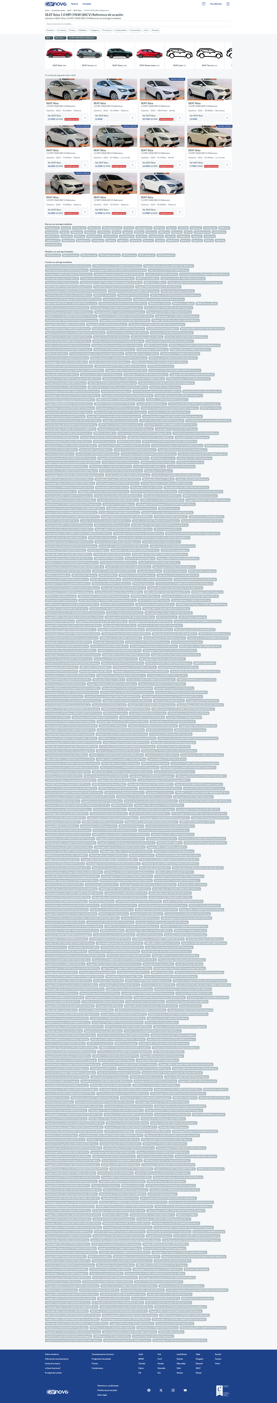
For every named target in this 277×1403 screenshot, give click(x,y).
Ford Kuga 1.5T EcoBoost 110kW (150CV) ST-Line (127, 1227)
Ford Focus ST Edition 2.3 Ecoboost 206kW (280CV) (70, 780)
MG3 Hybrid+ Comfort (215, 1089)
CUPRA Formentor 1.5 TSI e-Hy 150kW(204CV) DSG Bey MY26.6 (76, 1169)
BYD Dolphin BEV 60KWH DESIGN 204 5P (122, 947)
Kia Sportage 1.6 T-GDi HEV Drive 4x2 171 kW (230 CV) (180, 1340)
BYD (139, 232)
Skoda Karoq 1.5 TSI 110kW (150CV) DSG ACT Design (71, 1089)
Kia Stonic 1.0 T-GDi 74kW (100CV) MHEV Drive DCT (131, 1127)
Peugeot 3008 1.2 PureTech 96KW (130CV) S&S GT (70, 730)
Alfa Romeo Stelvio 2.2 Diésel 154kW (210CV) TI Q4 (70, 843)
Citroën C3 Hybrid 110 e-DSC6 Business (174, 851)
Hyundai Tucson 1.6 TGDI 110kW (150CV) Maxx (69, 847)
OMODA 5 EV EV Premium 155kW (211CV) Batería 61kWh (74, 926)
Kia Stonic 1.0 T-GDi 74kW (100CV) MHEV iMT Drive (205, 801)
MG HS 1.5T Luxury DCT (100, 1043)
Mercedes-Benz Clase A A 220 (158, 964)
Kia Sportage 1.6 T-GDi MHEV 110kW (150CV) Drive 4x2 (73, 654)
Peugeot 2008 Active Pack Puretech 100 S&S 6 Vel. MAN (73, 420)
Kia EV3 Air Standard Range (140, 558)
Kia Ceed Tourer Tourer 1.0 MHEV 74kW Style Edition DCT (107, 600)
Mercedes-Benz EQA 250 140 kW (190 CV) (170, 893)
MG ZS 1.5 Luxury (168, 508)
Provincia (107, 30)
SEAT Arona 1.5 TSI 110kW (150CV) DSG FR (165, 1144)
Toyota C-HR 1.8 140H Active (165, 387)
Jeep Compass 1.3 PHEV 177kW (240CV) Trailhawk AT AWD (176, 1210)
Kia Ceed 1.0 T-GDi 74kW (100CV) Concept (97, 454)
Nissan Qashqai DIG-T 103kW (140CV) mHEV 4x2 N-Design (174, 1110)
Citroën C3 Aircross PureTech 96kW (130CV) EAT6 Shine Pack (188, 738)
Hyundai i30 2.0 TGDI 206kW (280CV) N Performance (147, 993)
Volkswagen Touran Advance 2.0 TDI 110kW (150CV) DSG (167, 1277)
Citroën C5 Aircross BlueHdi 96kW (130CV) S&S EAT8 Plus (152, 1031)
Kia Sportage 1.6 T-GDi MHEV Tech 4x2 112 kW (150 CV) (199, 813)
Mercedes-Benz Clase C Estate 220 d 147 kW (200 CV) (71, 746)
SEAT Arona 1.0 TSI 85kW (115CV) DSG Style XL (173, 358)
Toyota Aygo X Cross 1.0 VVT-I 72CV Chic (176, 429)
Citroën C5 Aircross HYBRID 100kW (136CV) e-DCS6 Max (129, 1286)
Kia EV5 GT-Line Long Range (119, 1131)
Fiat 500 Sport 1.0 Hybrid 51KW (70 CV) (119, 985)
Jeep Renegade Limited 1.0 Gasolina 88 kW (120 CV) (186, 918)
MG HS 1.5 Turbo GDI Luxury (60, 596)
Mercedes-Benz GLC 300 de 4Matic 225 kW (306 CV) (197, 868)
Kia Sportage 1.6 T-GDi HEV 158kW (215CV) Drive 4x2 (72, 391)
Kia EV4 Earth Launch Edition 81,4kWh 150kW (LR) (107, 1281)
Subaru (209, 236)
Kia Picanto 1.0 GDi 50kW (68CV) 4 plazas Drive (202, 838)
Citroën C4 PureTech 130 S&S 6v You (161, 542)
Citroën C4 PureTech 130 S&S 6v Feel (109, 813)
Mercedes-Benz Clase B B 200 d (95, 450)
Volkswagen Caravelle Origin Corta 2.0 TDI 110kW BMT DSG (75, 508)
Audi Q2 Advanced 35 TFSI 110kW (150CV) (131, 1169)
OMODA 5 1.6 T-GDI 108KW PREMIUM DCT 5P (184, 926)
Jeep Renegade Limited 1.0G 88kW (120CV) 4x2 (119, 943)
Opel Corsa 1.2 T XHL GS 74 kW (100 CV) (178, 575)
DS (188, 232)
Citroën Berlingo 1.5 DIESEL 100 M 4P (190, 600)
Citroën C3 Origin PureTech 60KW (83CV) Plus (126, 742)
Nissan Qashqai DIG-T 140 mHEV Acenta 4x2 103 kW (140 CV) (172, 1072)
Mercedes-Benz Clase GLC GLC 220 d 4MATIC (150, 437)
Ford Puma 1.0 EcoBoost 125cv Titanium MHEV (119, 592)
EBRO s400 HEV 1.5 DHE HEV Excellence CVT (68, 286)
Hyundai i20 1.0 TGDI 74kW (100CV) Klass (186, 337)
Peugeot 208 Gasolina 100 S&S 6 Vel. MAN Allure (182, 450)
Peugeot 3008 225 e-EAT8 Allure (62, 826)
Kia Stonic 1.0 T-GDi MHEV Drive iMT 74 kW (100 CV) (113, 1139)
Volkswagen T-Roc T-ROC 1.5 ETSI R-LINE (66, 362)
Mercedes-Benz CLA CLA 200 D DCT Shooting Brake (127, 688)
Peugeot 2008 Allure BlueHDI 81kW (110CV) (67, 1185)
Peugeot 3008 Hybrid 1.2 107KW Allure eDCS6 (109, 997)
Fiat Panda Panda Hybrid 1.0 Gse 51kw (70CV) (138, 901)
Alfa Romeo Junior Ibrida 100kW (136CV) (66, 1110)
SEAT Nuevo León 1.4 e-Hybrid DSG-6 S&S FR (112, 1327)
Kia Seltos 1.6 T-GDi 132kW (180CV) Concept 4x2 (128, 1114)
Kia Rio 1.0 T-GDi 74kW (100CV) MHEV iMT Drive (69, 943)
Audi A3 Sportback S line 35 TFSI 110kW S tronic (171, 1039)
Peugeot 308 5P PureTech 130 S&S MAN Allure (121, 629)
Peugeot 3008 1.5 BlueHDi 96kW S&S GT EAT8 (166, 608)
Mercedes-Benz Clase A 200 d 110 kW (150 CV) (168, 613)
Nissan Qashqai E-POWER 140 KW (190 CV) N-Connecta (157, 324)
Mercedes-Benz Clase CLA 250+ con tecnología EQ (70, 751)
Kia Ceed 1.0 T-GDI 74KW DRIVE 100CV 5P (170, 897)
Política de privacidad (107, 1390)
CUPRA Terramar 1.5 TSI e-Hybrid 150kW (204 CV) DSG (159, 362)
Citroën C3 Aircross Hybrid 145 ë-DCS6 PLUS (142, 717)
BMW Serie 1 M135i (132, 1185)
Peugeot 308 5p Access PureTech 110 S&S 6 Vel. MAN (71, 985)
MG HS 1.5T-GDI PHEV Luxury (214, 633)
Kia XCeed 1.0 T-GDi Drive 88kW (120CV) (66, 466)
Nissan (94, 228)
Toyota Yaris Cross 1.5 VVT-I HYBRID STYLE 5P (197, 621)
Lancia (197, 240)
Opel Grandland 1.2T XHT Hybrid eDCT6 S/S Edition (112, 818)
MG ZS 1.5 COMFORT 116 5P (154, 600)
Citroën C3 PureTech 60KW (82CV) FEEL (118, 500)
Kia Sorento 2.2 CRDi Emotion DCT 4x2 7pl (170, 734)
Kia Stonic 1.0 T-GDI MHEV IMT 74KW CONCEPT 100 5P (73, 1223)
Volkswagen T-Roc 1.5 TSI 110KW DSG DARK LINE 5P (71, 1307)
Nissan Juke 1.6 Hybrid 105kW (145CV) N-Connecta (71, 546)
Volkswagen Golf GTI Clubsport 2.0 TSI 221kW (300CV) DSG (165, 504)
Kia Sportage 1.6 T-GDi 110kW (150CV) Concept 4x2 (117, 307)
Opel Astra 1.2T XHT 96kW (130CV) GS (65, 550)
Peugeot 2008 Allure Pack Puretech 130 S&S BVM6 (126, 516)
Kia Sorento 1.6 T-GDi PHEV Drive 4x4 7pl (117, 408)
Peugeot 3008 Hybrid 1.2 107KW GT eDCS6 (67, 1039)
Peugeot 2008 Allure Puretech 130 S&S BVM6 (195, 1068)
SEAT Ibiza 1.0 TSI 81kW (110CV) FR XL (65, 1139)
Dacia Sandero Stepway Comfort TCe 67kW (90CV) (178, 1177)
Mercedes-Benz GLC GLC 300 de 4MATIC (66, 537)
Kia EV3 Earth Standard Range (187, 642)
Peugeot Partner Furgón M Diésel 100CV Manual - (121, 675)
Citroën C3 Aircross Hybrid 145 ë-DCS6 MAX (196, 433)
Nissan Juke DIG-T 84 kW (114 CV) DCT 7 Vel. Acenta (120, 412)
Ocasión (87, 3)
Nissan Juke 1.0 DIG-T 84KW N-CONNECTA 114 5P (124, 445)
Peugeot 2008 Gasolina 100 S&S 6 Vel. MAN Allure (112, 684)
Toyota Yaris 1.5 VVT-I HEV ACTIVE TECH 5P (68, 571)
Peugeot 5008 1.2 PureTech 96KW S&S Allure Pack (103, 491)
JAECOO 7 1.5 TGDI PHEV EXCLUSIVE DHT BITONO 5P (116, 755)
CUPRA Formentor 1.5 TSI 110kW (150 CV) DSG (117, 266)
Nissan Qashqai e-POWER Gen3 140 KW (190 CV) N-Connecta (75, 291)
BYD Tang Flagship (143, 583)
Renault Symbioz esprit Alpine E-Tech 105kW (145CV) (126, 880)
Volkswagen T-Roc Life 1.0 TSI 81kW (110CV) (67, 1244)
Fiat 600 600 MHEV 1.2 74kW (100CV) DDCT (152, 1215)
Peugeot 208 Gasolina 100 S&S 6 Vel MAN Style (129, 989)
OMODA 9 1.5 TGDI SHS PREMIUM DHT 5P (119, 650)
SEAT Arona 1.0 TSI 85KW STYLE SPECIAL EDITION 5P (169, 441)
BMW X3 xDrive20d (129, 441)
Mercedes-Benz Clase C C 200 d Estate (120, 763)
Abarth (135, 240)
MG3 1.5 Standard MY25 (167, 529)
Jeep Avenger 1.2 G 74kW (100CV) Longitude (152, 776)
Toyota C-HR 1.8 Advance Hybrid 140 (210, 818)
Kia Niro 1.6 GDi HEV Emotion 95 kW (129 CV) (168, 1302)
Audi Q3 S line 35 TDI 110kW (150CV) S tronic (68, 830)
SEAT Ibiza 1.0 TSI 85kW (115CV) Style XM (66, 1269)
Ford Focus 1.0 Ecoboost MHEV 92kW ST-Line (68, 349)
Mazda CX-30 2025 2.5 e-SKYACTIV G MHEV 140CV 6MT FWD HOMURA (154, 537)
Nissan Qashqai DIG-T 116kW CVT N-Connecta (69, 496)
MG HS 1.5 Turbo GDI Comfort (205, 905)
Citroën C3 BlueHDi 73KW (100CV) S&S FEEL (67, 960)
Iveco (185, 240)
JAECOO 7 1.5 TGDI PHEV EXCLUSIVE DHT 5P (115, 1056)
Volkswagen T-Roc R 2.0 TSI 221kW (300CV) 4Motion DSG (73, 1148)
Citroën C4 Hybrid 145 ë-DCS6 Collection (153, 1336)
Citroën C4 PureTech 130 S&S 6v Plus (202, 391)
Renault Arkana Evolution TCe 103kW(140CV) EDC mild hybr (75, 333)
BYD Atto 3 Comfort (175, 571)
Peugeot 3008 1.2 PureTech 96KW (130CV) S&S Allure (114, 416)
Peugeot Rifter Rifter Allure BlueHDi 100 (126, 370)
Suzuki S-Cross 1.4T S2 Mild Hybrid (172, 1114)
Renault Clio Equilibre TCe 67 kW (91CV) (202, 521)
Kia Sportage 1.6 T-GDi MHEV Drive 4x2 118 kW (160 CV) (148, 884)
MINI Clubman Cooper (115, 713)
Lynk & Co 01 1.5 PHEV (57, 717)
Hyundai (210, 228)
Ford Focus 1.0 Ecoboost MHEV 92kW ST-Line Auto (163, 830)
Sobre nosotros (52, 1354)
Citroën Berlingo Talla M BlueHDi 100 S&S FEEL (118, 496)
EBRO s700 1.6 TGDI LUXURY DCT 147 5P (66, 608)
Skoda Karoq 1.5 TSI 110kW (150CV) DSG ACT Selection (125, 429)
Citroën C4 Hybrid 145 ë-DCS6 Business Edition (169, 341)
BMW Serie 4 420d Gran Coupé (61, 1290)
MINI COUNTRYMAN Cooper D (208, 1114)
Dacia (176, 232)
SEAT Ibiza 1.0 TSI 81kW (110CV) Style (118, 788)
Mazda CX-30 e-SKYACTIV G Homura (111, 583)
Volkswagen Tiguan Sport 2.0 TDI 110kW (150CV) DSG (162, 1102)
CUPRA (104, 232)
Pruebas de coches (53, 1372)
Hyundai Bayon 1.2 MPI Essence (61, 993)
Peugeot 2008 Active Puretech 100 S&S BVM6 (165, 1244)
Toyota (196, 228)
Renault (51, 232)
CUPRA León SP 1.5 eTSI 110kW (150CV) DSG (68, 337)
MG (116, 232)
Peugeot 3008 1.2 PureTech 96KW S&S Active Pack (70, 1035)
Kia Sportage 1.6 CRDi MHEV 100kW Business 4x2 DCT (164, 1219)
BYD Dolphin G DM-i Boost (60, 621)
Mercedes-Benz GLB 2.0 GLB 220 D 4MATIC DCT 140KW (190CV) (76, 1323)
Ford (129, 228)
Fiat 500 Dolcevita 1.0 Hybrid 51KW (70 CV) (68, 266)
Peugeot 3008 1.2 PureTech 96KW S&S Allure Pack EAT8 (73, 625)
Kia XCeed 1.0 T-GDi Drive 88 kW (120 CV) (156, 909)
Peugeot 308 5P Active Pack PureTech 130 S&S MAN (71, 914)
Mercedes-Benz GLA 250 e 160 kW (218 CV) (123, 588)
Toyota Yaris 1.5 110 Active (105, 1185)
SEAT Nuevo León (109, 255)
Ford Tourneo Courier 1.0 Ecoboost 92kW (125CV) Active (73, 700)
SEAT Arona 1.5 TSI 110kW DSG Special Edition (69, 592)
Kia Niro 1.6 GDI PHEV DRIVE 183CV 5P (159, 562)
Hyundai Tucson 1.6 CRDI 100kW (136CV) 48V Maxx (106, 1081)
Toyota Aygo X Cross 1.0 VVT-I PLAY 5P (174, 688)
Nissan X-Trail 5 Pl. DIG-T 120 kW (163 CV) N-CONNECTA (73, 1190)
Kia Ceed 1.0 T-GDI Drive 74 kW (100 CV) (128, 333)
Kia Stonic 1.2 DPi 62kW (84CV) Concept (167, 400)
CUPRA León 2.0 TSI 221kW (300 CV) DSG (103, 1001)
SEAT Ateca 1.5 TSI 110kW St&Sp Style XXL (121, 425)
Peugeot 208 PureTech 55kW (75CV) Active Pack (121, 838)
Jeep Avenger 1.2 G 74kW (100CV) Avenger (66, 1273)
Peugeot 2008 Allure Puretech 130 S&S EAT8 (158, 286)
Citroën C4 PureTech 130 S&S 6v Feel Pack (67, 358)
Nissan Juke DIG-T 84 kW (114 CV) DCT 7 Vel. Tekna (166, 1139)
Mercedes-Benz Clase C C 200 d (109, 679)
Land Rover (126, 236)
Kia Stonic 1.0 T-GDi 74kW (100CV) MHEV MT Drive (175, 370)
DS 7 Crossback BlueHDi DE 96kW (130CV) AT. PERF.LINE (168, 1198)
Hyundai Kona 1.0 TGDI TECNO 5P (62, 822)
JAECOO (52, 236)
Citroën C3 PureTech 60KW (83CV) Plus (65, 383)
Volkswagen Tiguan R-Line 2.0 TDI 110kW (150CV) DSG (72, 395)
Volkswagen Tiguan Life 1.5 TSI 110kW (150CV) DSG (71, 1248)
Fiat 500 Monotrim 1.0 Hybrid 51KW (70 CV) (208, 420)
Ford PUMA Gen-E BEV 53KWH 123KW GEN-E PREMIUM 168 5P (111, 1135)
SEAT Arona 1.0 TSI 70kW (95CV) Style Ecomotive (199, 972)
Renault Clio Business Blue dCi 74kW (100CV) (67, 772)
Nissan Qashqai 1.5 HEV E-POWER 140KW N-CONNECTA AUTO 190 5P (80, 797)
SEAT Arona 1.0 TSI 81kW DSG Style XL (124, 792)
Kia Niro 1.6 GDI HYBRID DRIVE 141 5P (183, 901)
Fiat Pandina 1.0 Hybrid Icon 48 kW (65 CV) (67, 1018)
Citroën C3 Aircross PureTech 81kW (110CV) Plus (126, 633)
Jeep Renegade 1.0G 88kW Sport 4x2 (120, 1198)
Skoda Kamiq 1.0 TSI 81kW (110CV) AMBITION (122, 1194)
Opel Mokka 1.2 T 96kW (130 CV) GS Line (157, 1327)
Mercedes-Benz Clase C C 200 (158, 479)
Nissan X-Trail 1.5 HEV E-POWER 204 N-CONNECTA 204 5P (74, 976)
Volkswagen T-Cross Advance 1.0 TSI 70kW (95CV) (157, 1269)
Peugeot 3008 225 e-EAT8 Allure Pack (197, 1081)
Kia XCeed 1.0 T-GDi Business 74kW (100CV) (163, 1119)
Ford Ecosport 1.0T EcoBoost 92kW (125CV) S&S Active (148, 454)
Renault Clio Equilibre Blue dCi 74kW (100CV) (68, 1056)
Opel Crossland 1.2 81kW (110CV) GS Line (117, 483)
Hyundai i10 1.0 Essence (159, 1236)
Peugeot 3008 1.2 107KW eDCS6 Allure (106, 324)
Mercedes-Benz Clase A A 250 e (112, 487)
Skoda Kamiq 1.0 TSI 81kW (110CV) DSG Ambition (70, 721)
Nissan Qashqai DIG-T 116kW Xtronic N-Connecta (120, 312)
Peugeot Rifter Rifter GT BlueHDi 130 (198, 726)
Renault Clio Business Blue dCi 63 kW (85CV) (106, 776)
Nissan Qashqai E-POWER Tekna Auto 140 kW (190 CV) (72, 1177)
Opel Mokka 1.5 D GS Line (160, 792)
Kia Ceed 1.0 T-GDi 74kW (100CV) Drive (119, 512)
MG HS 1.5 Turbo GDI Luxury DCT (112, 525)
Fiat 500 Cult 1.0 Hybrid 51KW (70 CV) (65, 416)
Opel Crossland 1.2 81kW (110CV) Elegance (67, 1068)
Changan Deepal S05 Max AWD (61, 972)
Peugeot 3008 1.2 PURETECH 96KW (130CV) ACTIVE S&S (73, 1227)
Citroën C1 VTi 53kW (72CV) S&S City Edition (190, 1010)
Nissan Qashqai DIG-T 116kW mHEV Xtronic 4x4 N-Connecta (183, 1227)
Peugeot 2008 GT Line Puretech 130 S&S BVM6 (175, 955)
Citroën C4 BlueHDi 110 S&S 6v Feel (147, 713)
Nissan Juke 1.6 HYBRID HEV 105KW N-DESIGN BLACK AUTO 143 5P (133, 1202)
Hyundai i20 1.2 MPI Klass (113, 726)
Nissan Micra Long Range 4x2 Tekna (116, 1060)
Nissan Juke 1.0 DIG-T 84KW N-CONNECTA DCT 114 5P (117, 1039)
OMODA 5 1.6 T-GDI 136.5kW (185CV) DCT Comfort (125, 1047)
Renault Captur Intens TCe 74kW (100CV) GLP (68, 1277)
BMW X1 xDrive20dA (57, 575)
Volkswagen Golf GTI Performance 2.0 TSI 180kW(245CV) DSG (172, 696)
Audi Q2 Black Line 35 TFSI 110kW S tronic (67, 1085)
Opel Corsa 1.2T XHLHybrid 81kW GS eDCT (118, 751)
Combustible (120, 30)
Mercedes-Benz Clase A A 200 (146, 487)
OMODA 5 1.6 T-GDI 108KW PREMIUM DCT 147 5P (71, 316)
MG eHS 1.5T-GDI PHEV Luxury (146, 1077)
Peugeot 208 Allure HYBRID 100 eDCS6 (65, 964)
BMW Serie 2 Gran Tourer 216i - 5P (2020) (66, 855)
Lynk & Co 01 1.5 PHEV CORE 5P (162, 755)
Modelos (83, 30)
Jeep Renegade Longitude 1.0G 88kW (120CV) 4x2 (119, 274)
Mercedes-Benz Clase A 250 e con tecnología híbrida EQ (72, 876)
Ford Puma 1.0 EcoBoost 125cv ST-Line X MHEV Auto (144, 1068)
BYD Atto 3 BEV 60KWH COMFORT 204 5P (128, 955)
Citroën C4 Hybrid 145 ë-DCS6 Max (120, 462)
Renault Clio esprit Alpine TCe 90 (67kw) (100, 993)
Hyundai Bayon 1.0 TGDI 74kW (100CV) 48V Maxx (70, 675)
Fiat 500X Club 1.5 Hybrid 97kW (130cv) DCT (67, 1261)
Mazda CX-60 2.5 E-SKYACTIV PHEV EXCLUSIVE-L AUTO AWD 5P (194, 1256)
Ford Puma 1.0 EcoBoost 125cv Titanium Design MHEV (96, 353)
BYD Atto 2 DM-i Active (171, 1332)
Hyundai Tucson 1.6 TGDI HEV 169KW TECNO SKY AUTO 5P (74, 1123)
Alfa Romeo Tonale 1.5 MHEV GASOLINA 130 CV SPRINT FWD (134, 379)
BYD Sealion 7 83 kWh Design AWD (97, 972)
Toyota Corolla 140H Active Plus (101, 884)
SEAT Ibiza (53, 255)
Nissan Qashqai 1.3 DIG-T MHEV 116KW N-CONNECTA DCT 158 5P (78, 533)
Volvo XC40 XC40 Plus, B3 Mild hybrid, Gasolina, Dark (71, 638)
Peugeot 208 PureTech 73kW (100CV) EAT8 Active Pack (114, 964)
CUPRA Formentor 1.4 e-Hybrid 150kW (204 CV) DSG (72, 604)
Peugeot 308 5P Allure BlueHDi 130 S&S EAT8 (68, 679)
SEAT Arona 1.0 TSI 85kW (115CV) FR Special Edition (181, 1307)
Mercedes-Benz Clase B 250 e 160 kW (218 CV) (162, 659)
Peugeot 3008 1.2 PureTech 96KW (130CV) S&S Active (72, 1294)
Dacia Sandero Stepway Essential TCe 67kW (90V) (70, 400)
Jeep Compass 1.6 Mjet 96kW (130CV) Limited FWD (126, 968)
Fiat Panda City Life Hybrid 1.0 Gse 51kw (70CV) (123, 303)
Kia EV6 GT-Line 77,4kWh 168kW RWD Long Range (145, 1098)
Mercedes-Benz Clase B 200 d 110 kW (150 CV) (69, 558)
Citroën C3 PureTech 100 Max (149, 466)
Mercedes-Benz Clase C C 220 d (142, 353)
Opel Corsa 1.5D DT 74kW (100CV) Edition (67, 579)
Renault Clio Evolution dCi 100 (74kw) (103, 1031)
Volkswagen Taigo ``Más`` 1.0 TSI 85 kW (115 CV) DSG (126, 851)
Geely (111, 240)
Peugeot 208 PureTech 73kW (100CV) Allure (67, 328)
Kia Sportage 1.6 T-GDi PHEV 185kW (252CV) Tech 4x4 (179, 1319)
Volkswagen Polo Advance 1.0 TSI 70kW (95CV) (69, 542)
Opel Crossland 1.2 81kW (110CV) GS (154, 604)
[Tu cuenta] (204, 4)
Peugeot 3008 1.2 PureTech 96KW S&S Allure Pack (158, 299)
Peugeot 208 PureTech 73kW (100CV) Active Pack (131, 508)
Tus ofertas (216, 3)
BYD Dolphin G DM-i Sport (145, 596)
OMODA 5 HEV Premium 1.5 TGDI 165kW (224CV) (201, 604)
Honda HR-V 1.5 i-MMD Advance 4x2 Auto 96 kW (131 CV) (126, 843)
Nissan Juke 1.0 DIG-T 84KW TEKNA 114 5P (168, 312)
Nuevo (74, 3)
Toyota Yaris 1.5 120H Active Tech (62, 801)
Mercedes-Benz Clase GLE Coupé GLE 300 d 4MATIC (70, 650)
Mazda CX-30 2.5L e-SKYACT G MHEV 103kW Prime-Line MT (178, 1014)
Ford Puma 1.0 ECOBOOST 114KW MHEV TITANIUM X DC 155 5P (77, 805)
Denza (220, 240)
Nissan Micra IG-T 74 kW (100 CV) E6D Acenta (177, 880)
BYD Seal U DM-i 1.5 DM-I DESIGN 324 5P (200, 646)
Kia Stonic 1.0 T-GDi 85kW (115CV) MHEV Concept (70, 1052)
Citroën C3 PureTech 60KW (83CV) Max (109, 362)
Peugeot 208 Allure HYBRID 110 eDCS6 (190, 349)
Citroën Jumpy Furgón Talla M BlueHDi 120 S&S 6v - (70, 629)
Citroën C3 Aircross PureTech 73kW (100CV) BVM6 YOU (112, 696)
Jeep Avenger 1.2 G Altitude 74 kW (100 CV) (198, 809)
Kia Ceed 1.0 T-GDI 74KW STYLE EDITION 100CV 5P (117, 1022)
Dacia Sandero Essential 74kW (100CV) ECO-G (95, 717)
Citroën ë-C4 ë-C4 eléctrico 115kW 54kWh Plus (69, 1231)
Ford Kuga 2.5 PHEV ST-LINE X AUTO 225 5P (103, 437)
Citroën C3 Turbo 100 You (189, 964)
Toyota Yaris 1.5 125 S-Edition (119, 504)
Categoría (94, 30)
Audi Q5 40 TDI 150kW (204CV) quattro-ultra (122, 1294)
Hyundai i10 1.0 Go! (190, 1006)
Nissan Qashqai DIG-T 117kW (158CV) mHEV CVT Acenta (73, 742)
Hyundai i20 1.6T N (56, 947)
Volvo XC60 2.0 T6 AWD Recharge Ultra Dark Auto (175, 1190)
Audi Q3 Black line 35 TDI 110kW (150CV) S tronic (195, 671)
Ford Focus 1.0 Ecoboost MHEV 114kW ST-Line (68, 659)
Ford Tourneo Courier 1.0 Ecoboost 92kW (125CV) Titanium (191, 1240)
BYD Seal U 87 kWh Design (59, 1102)
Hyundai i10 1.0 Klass (149, 571)
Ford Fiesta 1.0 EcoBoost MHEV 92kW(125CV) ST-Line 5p (127, 746)
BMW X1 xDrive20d (126, 1043)
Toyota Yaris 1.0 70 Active (181, 466)
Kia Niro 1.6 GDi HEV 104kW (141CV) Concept (155, 521)
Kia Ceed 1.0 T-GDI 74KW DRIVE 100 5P (65, 818)
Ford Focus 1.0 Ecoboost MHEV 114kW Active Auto (194, 404)
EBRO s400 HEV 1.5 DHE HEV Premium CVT (167, 592)
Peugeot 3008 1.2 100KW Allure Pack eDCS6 (201, 909)
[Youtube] (185, 1390)
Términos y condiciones (107, 1385)
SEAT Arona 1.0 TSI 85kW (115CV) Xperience (125, 1190)
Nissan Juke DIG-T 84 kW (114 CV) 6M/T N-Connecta (71, 320)
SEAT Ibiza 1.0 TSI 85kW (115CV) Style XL (66, 1119)
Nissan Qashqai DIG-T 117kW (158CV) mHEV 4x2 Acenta (130, 1315)
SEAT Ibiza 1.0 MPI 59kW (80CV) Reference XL (148, 980)
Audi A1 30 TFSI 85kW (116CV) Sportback (114, 1219)
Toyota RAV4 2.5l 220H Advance (192, 437)
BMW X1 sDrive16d (205, 663)
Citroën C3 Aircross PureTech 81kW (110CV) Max (170, 826)
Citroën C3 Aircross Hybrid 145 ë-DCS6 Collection (116, 1244)
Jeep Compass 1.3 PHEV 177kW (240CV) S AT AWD (71, 445)
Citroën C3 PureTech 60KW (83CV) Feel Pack (68, 341)
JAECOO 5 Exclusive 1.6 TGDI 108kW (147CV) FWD (140, 1010)
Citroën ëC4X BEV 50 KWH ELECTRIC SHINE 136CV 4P (72, 1198)
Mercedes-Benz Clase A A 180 (147, 337)
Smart (148, 240)
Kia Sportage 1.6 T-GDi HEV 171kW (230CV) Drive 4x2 (72, 692)
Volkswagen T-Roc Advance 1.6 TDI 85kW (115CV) (159, 805)
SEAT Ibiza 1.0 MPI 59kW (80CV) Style (120, 1165)
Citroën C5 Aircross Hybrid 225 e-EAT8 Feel (67, 1077)
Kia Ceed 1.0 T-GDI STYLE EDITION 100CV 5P (67, 897)
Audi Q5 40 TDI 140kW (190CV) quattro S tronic (199, 784)
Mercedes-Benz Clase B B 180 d (95, 671)
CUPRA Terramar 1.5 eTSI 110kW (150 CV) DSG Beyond (132, 926)
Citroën (79, 228)
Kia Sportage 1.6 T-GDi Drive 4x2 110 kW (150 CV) (138, 533)
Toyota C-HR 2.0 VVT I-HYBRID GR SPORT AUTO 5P (124, 1252)
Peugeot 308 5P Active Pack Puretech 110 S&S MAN (180, 1106)
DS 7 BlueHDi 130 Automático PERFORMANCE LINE (118, 1302)
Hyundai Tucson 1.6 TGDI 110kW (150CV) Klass (69, 312)
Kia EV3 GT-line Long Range (116, 391)
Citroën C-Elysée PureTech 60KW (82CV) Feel (67, 1302)
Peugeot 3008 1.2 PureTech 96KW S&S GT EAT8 (126, 654)
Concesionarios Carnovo (103, 1354)
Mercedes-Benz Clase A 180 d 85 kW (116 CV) (172, 721)
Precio (72, 30)
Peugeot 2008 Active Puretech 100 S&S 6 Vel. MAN (101, 621)
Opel (171, 228)
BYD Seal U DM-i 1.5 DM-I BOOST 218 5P (110, 466)
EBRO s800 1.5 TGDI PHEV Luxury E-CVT (102, 822)
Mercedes (181, 1363)
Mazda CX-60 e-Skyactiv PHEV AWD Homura (114, 868)
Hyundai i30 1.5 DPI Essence (173, 1127)
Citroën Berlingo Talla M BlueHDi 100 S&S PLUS (181, 960)
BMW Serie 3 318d (186, 1215)
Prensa (95, 1363)
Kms (146, 30)
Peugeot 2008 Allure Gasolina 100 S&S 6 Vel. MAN (125, 320)
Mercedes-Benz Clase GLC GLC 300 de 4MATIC (150, 784)
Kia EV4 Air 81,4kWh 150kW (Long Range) (164, 1248)
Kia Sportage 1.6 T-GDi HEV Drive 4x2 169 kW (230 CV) (72, 968)
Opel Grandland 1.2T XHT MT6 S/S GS (167, 759)
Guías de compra (52, 1363)
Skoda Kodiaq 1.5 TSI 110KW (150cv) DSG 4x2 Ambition (169, 751)
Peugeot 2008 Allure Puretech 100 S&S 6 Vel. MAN (117, 345)
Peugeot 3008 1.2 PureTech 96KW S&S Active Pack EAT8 (73, 1215)
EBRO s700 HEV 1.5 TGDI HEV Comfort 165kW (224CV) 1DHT (122, 772)
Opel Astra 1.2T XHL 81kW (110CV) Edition (111, 909)
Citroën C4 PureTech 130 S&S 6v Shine (145, 1001)
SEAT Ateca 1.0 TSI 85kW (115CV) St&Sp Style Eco (129, 872)
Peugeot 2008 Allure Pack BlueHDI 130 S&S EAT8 (69, 1006)
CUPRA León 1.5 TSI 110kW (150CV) (112, 1336)
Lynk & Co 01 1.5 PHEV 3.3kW (61, 450)
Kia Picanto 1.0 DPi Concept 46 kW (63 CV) (205, 843)
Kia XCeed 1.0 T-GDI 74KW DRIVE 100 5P (196, 1156)
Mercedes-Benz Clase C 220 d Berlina (204, 939)
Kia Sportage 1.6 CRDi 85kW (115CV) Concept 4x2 (165, 818)
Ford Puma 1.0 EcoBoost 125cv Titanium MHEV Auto (123, 1093)
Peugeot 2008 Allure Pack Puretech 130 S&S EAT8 (70, 500)
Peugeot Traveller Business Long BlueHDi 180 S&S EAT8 (72, 462)
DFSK (209, 240)
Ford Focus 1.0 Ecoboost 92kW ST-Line (65, 863)
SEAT (159, 228)
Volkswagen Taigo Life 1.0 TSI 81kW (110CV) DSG (70, 483)
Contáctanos (97, 1368)
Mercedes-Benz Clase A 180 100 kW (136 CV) (118, 479)
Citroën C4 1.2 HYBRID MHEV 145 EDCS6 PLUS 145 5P (126, 316)
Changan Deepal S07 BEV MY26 (202, 700)
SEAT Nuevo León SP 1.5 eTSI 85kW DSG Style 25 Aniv (72, 767)
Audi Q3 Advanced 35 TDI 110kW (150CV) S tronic (70, 458)
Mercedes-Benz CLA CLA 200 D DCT (162, 496)
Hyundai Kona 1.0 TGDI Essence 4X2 (98, 826)
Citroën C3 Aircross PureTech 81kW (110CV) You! (105, 521)
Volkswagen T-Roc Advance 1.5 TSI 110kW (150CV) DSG (116, 1110)
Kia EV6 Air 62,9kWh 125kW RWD (115, 1173)
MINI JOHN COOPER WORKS (95, 667)
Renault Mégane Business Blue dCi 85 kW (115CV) (69, 1206)
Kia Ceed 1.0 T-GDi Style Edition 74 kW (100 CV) (153, 646)
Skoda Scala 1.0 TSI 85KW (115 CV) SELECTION (162, 684)
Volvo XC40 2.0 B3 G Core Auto (61, 671)
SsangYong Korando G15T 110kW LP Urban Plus (95, 1098)
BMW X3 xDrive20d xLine (155, 763)
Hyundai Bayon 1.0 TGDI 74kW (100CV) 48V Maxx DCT (72, 1014)
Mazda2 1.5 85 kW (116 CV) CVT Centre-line (169, 1231)
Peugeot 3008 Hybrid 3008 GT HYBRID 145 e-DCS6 (70, 1173)
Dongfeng (83, 240)
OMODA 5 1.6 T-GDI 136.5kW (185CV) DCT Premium (71, 562)
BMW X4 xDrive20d (216, 445)
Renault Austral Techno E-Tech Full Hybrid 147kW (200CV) (182, 989)
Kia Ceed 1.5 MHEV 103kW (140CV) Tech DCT (124, 1014)
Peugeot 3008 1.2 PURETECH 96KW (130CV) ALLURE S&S (123, 529)
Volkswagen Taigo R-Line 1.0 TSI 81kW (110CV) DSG (119, 847)
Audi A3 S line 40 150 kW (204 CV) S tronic (113, 1156)
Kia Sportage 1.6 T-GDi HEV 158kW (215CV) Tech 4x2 (118, 1210)
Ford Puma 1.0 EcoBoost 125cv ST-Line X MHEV (157, 391)
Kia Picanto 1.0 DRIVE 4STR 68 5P (62, 1001)
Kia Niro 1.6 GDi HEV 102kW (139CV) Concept (197, 1236)
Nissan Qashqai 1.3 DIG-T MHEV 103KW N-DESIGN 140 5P (74, 893)
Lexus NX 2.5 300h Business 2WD (96, 1010)
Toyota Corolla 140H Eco (159, 629)
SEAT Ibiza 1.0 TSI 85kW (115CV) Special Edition (112, 383)
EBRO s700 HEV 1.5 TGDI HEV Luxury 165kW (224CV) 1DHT (118, 387)
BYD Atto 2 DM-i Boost (196, 1269)
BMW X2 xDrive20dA (112, 930)
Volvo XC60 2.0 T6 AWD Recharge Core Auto (178, 855)
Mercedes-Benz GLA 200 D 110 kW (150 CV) (186, 487)
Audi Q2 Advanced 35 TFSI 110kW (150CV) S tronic (120, 366)
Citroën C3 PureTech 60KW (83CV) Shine (135, 450)
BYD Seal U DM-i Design (115, 1215)
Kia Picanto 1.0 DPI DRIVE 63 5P (158, 985)
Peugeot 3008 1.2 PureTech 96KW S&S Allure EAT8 (70, 1298)
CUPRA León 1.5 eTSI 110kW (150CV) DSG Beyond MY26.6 (127, 738)
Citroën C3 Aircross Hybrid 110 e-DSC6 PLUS (154, 491)
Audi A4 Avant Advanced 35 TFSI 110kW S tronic (202, 454)
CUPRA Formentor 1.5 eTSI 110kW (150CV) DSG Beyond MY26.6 (183, 709)
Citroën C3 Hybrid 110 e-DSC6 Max (155, 1156)
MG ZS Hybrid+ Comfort (190, 462)
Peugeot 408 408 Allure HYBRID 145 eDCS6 (192, 374)
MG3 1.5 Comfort (166, 617)
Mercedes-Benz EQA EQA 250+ (113, 1298)
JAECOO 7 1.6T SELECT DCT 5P (62, 521)
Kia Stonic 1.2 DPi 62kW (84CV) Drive (140, 918)
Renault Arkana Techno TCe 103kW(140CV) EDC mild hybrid (75, 613)
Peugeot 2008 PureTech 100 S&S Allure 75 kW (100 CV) (175, 588)
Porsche (98, 240)
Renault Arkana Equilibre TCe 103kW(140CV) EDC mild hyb (74, 1106)
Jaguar (122, 240)
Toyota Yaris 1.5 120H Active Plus (194, 458)
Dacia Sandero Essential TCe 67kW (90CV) (187, 1001)
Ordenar (50, 30)
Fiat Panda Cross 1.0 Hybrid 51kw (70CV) (188, 713)
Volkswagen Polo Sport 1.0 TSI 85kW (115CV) (195, 1131)
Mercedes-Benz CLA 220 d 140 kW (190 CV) (67, 1240)
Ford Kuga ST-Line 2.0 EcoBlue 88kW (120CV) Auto (133, 291)
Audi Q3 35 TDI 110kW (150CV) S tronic (114, 349)
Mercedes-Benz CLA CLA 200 (108, 642)
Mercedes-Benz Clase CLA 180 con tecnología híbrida (179, 968)
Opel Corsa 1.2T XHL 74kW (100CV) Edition (183, 278)
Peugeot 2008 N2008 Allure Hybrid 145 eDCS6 (122, 1181)
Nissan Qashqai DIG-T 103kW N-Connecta (66, 270)
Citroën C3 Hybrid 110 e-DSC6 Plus (118, 562)
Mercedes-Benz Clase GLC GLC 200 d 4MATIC (174, 633)
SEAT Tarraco (146, 255)
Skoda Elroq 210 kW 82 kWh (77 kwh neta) (66, 1327)
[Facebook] (148, 1390)
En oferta (62, 30)
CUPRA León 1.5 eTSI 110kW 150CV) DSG (121, 638)
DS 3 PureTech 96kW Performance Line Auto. (67, 705)
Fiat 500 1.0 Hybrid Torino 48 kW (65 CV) (110, 939)
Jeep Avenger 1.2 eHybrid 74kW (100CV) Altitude (70, 408)
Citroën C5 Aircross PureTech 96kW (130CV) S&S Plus (126, 1307)
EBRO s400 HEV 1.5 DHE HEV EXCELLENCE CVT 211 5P (72, 1315)
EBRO (164, 232)
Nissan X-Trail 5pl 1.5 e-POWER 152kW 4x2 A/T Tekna (72, 588)
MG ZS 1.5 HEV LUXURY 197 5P (173, 746)
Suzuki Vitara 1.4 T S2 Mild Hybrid (184, 717)
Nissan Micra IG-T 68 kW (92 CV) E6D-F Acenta (151, 809)
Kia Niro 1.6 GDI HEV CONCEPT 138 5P (65, 1043)
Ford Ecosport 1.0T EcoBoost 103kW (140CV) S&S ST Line (73, 713)
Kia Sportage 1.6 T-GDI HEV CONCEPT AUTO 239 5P (118, 1236)
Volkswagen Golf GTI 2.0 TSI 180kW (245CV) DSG (130, 617)
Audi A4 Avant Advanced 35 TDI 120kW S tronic (127, 1340)
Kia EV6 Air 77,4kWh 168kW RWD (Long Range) (195, 763)
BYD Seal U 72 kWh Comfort (114, 914)
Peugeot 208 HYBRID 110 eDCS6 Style (64, 997)
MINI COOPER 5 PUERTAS (108, 558)
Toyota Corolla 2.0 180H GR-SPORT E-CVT (126, 893)
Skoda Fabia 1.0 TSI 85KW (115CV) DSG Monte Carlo (71, 1181)
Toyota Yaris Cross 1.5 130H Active (63, 1281)
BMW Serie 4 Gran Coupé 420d (197, 1298)
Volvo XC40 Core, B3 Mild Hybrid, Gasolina (118, 1072)
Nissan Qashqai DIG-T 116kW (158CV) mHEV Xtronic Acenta (172, 416)
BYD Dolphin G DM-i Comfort (207, 592)
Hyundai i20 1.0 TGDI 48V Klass (146, 914)
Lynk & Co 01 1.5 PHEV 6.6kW (161, 274)
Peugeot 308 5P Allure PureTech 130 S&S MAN (175, 320)
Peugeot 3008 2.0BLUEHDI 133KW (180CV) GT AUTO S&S (109, 859)
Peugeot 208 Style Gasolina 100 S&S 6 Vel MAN (179, 395)
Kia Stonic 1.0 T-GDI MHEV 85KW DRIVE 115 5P (155, 1298)
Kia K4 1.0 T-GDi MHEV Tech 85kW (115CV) (115, 830)
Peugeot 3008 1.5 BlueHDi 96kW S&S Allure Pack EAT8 (186, 1064)
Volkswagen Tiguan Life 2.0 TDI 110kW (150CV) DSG (122, 721)
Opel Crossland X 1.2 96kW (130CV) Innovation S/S (103, 596)
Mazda (77, 232)
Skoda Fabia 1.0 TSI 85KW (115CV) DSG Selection (152, 726)
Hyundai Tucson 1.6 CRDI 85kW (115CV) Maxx (68, 809)
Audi (183, 228)
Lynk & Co (111, 236)
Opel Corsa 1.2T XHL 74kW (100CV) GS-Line (172, 546)
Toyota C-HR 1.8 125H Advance (61, 282)
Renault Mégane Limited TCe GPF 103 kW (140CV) (125, 1319)
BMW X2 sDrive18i (56, 353)
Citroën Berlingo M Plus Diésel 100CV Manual (68, 441)
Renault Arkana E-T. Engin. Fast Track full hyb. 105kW (71, 1194)
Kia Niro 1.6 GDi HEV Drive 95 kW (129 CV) (200, 491)
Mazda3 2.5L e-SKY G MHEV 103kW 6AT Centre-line (122, 734)
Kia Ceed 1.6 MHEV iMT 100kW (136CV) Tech (68, 1210)
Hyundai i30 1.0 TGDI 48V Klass (62, 437)
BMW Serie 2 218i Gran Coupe (190, 730)
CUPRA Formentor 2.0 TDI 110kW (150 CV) (134, 667)
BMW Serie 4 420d (122, 805)
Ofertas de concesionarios (56, 1359)
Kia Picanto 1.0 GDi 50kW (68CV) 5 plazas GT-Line (70, 1265)
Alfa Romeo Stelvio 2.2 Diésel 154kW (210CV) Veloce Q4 (72, 1064)
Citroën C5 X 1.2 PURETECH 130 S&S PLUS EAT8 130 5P (117, 1018)
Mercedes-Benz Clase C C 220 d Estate (108, 855)
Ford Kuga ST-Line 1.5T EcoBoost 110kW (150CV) (204, 274)
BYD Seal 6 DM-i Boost (84, 575)
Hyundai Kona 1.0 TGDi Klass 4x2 (109, 705)
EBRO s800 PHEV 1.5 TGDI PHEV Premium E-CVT (69, 759)
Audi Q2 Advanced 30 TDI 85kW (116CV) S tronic (163, 905)
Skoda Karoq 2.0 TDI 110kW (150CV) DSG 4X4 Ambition (166, 383)
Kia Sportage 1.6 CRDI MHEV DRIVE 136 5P (67, 1152)
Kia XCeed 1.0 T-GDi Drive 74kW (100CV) (110, 1269)
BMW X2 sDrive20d (162, 972)
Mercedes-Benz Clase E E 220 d (61, 1010)
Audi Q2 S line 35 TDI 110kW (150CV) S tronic (68, 433)
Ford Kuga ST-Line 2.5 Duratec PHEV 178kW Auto (179, 876)
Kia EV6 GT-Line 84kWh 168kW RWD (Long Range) (70, 1072)
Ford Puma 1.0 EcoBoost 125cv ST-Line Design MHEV (164, 780)
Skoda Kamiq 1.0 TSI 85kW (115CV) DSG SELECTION (181, 692)
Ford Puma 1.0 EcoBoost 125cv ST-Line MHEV (68, 295)
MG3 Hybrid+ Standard (141, 855)
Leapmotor (52, 240)
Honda (67, 236)
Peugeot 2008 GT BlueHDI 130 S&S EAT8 (65, 1256)
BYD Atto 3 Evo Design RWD (105, 579)
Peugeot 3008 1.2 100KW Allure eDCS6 (167, 847)
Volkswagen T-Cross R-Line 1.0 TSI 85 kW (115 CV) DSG (113, 863)
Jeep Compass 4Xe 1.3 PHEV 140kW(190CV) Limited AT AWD (155, 1273)
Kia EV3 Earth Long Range (175, 550)
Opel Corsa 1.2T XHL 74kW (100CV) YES (175, 1169)
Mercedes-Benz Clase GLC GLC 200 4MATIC (66, 1311)
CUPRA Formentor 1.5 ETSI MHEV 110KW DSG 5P (184, 1315)
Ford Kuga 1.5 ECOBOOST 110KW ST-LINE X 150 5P (71, 738)
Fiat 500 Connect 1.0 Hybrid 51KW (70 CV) (67, 307)
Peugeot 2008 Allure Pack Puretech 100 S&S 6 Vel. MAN (72, 688)
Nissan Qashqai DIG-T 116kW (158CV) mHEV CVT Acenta (118, 358)
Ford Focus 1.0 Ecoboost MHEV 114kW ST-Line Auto (118, 328)
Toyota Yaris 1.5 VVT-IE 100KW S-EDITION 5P (68, 1236)
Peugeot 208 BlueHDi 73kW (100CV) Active (208, 500)
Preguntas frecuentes (101, 1359)
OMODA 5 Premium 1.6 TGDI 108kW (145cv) (67, 1022)
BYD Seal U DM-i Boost (131, 826)
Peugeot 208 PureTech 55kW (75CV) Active (162, 1056)
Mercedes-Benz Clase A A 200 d (177, 291)
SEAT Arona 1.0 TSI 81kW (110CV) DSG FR (127, 1123)
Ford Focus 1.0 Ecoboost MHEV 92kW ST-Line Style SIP (124, 1052)
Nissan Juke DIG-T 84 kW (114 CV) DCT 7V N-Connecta (195, 282)
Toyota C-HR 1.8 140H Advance (192, 479)
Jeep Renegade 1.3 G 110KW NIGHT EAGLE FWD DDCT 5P (73, 1114)
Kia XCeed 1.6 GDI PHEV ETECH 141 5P (167, 675)
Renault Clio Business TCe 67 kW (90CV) (178, 667)
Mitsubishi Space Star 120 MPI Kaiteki (166, 1181)
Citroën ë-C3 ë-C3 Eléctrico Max (109, 809)
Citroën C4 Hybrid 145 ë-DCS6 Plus (124, 613)
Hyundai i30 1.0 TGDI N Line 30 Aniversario (66, 909)
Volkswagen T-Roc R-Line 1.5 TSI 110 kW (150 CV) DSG (170, 650)
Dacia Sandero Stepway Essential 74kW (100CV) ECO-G (72, 905)
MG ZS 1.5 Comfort (104, 295)
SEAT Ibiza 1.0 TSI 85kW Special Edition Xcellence (175, 295)
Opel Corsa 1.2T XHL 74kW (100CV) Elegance (118, 542)
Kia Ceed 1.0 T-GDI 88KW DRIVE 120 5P (122, 1160)
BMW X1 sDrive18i (105, 433)
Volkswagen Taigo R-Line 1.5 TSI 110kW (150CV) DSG (71, 1047)
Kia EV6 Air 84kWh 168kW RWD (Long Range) (68, 935)
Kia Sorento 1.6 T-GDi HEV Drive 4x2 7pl (169, 412)
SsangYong (156, 236)
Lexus (170, 236)
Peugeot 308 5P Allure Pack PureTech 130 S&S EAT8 (159, 997)
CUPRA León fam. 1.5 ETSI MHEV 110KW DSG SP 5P (158, 939)
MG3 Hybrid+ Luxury (163, 458)
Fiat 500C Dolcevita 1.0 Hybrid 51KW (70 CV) (67, 784)
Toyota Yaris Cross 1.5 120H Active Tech (65, 387)
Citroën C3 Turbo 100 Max (59, 454)
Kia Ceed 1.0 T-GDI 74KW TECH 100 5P (65, 922)
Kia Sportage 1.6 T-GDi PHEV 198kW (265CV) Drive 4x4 (72, 633)
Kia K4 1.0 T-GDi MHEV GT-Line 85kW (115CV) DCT (119, 1231)
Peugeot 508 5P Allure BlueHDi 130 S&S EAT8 (68, 1219)
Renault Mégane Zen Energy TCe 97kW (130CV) (136, 1256)
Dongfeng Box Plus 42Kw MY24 (61, 667)
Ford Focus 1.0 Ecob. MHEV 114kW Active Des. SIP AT (72, 851)
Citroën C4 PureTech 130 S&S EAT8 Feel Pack (67, 868)
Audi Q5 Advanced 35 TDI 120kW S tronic (165, 638)
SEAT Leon (129, 255)
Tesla (160, 240)
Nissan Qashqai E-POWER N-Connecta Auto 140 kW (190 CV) (75, 955)
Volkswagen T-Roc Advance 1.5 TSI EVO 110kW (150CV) (179, 1252)
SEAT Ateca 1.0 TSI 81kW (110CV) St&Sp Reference (194, 345)
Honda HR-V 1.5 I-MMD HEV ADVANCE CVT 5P (135, 550)
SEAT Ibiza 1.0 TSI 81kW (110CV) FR (63, 776)
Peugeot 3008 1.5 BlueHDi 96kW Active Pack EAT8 (126, 1177)
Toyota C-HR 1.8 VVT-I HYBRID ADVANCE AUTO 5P (71, 512)
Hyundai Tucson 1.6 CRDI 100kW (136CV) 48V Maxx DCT (190, 596)
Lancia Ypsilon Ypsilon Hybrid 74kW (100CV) (112, 1152)
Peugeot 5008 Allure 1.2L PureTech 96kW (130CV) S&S (72, 1286)
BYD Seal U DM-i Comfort (102, 537)
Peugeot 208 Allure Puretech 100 (62, 859)
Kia (66, 228)
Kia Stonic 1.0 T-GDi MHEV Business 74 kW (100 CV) (71, 788)
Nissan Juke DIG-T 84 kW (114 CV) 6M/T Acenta (168, 307)
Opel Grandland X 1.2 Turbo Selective (109, 1077)
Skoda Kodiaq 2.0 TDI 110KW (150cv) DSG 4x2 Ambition (144, 797)
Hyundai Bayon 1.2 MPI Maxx (152, 349)
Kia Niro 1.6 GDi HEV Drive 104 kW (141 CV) (191, 1202)
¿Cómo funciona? (52, 1368)
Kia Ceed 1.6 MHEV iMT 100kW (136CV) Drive (68, 274)
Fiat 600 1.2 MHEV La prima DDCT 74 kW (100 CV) (121, 759)
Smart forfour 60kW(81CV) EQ (209, 1231)
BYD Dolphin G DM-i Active (192, 884)
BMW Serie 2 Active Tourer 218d (109, 784)
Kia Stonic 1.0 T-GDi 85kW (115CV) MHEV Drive (176, 475)
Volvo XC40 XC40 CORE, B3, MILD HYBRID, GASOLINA (204, 985)
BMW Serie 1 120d (183, 303)
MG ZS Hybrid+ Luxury (161, 366)
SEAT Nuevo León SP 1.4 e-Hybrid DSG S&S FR (167, 1160)
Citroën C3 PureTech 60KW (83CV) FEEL (149, 813)
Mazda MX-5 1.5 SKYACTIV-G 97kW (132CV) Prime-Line (73, 1332)
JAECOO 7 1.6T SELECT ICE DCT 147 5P (114, 404)
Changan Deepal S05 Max (109, 1006)
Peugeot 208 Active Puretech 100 (120, 420)
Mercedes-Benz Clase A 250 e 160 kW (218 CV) (68, 642)
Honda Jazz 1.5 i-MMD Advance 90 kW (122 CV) (69, 487)
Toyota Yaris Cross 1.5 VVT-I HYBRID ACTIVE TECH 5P (72, 516)
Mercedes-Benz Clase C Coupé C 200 (124, 976)
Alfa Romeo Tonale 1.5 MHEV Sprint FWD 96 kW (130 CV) (170, 863)
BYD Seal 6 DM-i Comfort (202, 571)
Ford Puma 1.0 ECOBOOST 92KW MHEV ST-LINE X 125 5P (74, 792)
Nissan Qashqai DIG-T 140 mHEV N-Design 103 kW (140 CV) (104, 1102)
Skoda (90, 232)
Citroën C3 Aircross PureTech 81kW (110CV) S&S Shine (72, 663)
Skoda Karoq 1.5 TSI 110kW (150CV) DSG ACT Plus (115, 608)
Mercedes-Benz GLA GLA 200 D (62, 374)
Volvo (151, 232)
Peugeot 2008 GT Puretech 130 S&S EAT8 (178, 558)
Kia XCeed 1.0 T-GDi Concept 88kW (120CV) (67, 583)
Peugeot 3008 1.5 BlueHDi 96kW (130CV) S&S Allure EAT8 (74, 617)
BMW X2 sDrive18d (155, 345)
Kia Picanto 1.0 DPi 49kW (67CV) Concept (171, 333)
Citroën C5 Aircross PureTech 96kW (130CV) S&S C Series (73, 1340)
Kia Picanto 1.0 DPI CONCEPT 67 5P (172, 1261)
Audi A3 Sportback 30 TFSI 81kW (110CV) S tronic (171, 1185)
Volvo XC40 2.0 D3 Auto (150, 935)
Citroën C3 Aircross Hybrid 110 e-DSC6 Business (169, 947)
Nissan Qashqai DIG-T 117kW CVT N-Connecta (69, 525)
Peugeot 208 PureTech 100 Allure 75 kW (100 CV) (127, 700)
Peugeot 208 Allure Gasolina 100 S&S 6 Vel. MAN (168, 266)
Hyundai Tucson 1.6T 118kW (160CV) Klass (202, 755)
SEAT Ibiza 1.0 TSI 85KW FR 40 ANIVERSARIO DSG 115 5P (118, 1311)
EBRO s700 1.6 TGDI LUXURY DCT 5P (175, 872)
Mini (179, 1368)
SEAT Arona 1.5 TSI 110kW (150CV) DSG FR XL (128, 1026)
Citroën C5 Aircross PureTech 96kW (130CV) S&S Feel (150, 801)
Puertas (155, 30)
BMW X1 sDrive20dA (100, 1256)
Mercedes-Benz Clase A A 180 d (62, 278)
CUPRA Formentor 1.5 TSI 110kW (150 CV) (188, 379)
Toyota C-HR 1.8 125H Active (133, 295)
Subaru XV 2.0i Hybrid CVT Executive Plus (122, 663)
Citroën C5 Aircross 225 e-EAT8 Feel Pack (114, 935)
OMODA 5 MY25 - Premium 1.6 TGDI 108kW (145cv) (125, 889)
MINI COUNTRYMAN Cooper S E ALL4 (196, 679)
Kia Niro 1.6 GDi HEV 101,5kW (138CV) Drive (204, 943)
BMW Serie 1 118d (155, 282)
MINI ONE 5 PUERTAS (185, 1098)
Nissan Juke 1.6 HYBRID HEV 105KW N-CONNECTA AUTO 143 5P (124, 960)
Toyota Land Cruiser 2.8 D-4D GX (106, 1273)
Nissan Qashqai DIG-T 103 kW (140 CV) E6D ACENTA (71, 726)
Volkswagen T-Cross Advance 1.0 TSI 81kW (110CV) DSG (140, 671)
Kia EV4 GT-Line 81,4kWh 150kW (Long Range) (68, 1336)
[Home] (56, 4)
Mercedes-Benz (112, 228)
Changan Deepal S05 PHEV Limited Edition (157, 1060)
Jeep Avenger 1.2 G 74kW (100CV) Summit (66, 939)
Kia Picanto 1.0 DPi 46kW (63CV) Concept (66, 901)
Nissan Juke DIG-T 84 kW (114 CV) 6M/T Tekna (68, 412)
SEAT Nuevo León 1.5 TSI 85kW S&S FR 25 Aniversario (127, 692)
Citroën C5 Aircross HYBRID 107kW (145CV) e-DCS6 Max (184, 583)
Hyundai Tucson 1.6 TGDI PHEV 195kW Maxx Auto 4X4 (72, 763)
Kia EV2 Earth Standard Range (162, 328)
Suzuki (141, 236)
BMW (224, 228)
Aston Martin (53, 244)
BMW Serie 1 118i (206, 303)
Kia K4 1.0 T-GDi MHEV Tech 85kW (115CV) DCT (158, 1281)
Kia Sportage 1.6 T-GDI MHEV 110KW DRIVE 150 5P (127, 876)
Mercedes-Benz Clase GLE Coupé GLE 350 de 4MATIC (71, 889)
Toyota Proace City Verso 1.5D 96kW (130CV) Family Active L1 (122, 1261)
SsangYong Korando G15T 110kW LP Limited (173, 1035)
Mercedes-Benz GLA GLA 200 (83, 947)
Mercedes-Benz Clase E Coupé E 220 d (115, 1265)
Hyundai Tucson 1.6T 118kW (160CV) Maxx (120, 1248)
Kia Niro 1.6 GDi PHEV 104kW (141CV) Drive (114, 1277)
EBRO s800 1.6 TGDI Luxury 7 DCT (162, 943)
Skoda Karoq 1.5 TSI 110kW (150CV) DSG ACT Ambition (129, 1064)
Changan (183, 236)
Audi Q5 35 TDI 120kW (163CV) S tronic (174, 772)
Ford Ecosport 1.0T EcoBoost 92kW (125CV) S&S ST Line (73, 299)
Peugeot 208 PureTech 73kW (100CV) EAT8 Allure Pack (72, 1165)
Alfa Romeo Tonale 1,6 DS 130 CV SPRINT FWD (69, 529)
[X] (161, 1390)
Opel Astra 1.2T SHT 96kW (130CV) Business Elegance (179, 1026)
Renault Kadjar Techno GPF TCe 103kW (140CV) (126, 1223)
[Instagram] (173, 1390)
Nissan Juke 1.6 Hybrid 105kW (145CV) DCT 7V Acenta (200, 980)
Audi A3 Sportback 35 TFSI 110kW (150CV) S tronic (129, 1148)
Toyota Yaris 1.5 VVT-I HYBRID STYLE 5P (207, 638)
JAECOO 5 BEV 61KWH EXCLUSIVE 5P (99, 1290)
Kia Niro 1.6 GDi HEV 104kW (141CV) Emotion (173, 1123)
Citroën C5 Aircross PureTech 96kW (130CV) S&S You (71, 1144)
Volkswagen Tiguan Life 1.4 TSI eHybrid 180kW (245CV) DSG (74, 989)
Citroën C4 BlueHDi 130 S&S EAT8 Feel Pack (186, 1077)
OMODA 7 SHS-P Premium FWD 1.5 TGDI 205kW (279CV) (124, 1206)
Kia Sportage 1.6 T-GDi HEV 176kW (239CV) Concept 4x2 (159, 525)
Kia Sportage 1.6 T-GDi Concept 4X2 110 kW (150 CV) (162, 922)
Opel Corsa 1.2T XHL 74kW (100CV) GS (168, 270)
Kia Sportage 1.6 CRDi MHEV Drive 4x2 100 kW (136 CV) (178, 1093)
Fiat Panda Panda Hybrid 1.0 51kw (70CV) (195, 579)
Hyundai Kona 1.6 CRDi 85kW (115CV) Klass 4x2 (129, 1106)
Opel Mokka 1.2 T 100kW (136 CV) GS (180, 353)
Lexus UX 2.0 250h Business (152, 404)
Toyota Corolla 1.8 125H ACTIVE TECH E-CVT (68, 834)
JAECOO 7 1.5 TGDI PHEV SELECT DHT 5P (114, 571)
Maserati (68, 240)
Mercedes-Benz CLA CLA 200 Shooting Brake (173, 742)
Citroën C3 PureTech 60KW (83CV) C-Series (162, 420)
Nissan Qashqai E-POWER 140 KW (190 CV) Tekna (181, 1148)
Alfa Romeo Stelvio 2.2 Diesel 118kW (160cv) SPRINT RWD (74, 370)
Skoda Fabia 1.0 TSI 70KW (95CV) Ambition (67, 646)
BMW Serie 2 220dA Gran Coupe (62, 1081)
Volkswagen (143, 228)
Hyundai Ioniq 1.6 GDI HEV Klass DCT (175, 1323)
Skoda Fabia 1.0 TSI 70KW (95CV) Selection (146, 374)
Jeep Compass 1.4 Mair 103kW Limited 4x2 (172, 834)
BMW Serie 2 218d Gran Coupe (61, 1135)
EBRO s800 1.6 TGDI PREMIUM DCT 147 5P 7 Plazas (161, 1265)
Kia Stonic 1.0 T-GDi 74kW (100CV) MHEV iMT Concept (72, 709)
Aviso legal (102, 1395)
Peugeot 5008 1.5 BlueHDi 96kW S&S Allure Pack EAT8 (72, 1319)
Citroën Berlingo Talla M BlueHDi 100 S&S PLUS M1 (71, 425)
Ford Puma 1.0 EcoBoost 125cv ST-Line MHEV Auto (177, 445)
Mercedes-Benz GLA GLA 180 (214, 1098)
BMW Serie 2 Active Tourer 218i (158, 462)
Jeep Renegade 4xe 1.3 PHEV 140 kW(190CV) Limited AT (188, 767)
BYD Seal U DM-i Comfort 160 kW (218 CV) (202, 328)
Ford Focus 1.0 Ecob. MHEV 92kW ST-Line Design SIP (144, 433)
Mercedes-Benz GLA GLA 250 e (119, 625)
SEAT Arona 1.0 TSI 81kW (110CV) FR (64, 884)
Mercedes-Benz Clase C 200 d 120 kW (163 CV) (68, 980)
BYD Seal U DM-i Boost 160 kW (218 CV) (110, 1085)
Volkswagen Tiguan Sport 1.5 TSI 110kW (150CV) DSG (71, 880)
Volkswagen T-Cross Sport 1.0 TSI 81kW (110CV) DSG (71, 1202)
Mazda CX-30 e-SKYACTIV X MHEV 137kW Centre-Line (172, 1135)
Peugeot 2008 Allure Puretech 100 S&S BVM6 (68, 1156)
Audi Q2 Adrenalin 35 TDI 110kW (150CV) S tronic (166, 951)
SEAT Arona (70, 255)
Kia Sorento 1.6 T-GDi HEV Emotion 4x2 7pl (115, 659)
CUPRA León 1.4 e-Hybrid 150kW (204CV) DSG (156, 1085)
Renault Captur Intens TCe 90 (108, 980)
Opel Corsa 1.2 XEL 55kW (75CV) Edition (101, 374)
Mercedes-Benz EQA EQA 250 (154, 868)
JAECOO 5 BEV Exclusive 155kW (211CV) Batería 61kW (162, 1173)
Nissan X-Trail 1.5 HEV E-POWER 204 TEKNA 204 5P (163, 1152)
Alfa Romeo (202, 232)
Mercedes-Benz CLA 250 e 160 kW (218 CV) (142, 1290)
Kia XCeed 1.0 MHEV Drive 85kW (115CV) (185, 935)
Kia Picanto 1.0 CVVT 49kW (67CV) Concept (147, 642)
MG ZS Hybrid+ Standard (193, 617)
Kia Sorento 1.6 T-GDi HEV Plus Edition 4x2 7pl (69, 366)
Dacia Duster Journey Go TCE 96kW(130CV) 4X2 (176, 1223)
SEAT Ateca (89, 255)
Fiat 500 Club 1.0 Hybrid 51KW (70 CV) (113, 286)
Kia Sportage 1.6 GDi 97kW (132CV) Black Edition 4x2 (126, 1089)
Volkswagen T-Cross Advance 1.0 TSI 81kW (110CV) (167, 512)
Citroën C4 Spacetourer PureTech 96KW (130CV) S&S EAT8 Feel (197, 1290)
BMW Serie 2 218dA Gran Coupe (200, 496)
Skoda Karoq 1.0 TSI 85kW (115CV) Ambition (181, 1286)
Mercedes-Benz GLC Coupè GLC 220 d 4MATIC (68, 554)
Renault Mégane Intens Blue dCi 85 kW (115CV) (200, 705)
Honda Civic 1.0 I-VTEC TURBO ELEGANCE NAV (178, 1089)
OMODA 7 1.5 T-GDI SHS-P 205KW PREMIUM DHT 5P (202, 792)
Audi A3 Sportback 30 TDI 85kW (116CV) (120, 1144)
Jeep (128, 232)
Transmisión (135, 30)
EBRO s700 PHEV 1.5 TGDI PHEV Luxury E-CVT (121, 400)
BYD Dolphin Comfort (57, 1098)
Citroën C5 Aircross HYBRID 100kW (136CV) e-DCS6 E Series (169, 859)
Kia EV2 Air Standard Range (162, 1194)
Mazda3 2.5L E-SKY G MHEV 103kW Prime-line (151, 705)
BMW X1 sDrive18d (147, 278)
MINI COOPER (108, 575)
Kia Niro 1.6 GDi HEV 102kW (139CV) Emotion (168, 663)
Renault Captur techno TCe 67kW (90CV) (194, 629)
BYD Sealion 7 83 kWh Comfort (190, 930)
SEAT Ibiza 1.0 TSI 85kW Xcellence (137, 575)
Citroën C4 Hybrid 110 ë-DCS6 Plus (111, 554)
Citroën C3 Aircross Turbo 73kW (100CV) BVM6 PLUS (107, 278)
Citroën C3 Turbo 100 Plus (117, 299)
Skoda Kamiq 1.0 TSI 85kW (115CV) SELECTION (121, 730)
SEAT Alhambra (166, 255)
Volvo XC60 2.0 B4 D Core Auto (117, 604)
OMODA (219, 232)
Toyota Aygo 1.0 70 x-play (158, 471)
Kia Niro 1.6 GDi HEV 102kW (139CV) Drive (127, 475)
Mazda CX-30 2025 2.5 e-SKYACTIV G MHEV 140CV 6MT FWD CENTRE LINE (82, 918)
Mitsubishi (94, 236)
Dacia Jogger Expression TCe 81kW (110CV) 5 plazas (71, 1060)
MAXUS (172, 240)
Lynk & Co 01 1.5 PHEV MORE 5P (206, 516)
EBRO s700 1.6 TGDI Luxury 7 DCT (197, 822)
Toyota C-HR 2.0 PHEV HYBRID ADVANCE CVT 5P (70, 1093)
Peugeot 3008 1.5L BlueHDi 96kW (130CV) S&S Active (175, 1311)
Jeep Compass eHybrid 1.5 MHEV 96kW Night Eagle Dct (129, 1332)
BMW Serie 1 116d (159, 303)
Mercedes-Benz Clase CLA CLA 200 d (64, 1031)
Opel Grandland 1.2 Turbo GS (161, 838)
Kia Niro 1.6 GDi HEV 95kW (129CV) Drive (121, 471)
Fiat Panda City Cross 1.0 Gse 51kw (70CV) (66, 755)
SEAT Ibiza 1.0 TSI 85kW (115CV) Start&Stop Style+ (118, 341)
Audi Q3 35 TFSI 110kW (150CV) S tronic (204, 788)
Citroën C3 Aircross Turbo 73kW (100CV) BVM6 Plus (123, 1035)
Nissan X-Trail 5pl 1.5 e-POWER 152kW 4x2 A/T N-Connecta (129, 767)
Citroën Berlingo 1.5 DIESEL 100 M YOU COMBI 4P (70, 429)
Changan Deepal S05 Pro (103, 1068)
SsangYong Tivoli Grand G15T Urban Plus (102, 801)
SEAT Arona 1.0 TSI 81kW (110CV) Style (65, 684)
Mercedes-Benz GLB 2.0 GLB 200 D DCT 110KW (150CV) (119, 897)
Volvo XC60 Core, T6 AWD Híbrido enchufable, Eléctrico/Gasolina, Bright (126, 1240)
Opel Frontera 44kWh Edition (168, 700)
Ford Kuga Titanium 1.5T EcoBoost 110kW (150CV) (166, 483)
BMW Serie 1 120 (210, 408)
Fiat (64, 232)
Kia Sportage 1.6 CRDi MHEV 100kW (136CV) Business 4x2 (74, 475)
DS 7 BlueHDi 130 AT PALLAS (168, 1052)
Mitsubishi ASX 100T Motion (60, 491)
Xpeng (196, 236)
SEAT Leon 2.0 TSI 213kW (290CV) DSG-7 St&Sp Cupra (192, 533)
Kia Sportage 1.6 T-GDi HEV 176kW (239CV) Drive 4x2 (72, 930)
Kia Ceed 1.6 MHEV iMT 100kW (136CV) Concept (151, 679)
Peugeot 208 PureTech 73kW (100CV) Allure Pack (175, 654)
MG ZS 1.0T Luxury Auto (159, 730)
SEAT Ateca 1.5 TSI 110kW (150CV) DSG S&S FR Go (114, 1119)
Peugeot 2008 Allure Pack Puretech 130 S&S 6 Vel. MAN (72, 1160)
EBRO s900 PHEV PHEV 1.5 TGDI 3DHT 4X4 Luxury (71, 303)
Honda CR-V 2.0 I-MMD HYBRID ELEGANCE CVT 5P (171, 425)
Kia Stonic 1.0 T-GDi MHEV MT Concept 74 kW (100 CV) (73, 379)
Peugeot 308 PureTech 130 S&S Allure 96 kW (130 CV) (151, 1006)
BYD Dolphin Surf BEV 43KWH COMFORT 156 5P (70, 838)
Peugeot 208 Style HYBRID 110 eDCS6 (65, 324)
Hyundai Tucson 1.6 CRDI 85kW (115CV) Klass (187, 914)
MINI (79, 236)
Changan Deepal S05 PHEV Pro (133, 972)
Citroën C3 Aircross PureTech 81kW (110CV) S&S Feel (170, 976)
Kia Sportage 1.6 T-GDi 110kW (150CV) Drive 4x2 (147, 579)
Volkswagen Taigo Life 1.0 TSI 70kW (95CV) (66, 813)
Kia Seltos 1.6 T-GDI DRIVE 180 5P (153, 1131)
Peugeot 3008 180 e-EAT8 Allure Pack (117, 780)
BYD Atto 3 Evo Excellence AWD (161, 1022)
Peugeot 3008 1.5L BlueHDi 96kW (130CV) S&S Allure (151, 822)
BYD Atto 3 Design (98, 550)
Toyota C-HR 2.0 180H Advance (170, 516)
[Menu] (228, 4)
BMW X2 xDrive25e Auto (210, 1169)
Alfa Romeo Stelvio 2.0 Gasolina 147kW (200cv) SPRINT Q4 (74, 567)
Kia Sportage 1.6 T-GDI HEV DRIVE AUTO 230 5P (176, 889)
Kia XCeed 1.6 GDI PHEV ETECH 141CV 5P (155, 1081)
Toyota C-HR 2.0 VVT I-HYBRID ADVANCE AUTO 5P (114, 951)
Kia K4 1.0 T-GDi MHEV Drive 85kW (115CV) (128, 567)
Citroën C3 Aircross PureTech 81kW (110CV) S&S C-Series (170, 408)
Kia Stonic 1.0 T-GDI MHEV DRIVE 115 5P (208, 997)
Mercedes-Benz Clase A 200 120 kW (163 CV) (169, 1294)
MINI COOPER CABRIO (169, 843)
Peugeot (52, 228)
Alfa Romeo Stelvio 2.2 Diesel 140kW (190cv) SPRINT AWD (74, 872)
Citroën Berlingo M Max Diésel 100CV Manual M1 (69, 734)
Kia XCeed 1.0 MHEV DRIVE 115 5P (194, 993)
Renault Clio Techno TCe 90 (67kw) (111, 337)
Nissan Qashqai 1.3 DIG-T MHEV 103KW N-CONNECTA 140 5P (111, 282)
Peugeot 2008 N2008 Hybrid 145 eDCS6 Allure (69, 404)
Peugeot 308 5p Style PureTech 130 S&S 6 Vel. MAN (123, 458)
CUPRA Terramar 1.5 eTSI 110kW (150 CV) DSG (69, 479)
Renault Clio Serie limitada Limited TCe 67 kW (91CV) (71, 1252)
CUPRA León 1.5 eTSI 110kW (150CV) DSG (162, 500)
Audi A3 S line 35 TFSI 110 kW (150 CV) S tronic (110, 922)
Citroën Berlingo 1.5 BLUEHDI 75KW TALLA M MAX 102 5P (74, 1026)
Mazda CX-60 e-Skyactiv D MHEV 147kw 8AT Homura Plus (74, 1131)
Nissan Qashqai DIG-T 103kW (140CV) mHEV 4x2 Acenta (118, 270)
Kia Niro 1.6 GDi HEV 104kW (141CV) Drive (67, 345)
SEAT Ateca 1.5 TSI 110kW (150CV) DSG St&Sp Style (71, 471)
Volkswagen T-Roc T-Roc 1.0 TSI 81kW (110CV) (149, 930)
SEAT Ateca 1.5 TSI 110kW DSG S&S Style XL (160, 625)
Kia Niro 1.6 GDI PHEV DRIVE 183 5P (109, 646)
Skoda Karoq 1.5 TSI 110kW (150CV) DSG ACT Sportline (73, 504)
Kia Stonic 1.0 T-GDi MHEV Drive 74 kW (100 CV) (123, 546)
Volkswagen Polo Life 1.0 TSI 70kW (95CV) (150, 621)
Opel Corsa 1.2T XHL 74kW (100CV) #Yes (167, 1018)
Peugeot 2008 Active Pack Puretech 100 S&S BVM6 (127, 395)
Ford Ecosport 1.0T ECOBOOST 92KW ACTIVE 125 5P (168, 1165)
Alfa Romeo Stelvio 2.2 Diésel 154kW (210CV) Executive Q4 (74, 1127)
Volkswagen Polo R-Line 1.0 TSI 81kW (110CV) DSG (201, 776)
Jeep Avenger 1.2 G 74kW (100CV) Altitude (177, 316)
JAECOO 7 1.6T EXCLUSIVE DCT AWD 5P (66, 951)
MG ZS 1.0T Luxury (104, 441)
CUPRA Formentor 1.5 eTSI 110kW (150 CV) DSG (125, 709)
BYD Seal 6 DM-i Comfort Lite (61, 600)
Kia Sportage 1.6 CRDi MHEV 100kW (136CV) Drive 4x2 (160, 554)
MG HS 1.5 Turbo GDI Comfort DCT (119, 905)
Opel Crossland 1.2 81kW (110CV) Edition (174, 567)
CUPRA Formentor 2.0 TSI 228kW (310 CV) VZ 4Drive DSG (120, 834)
